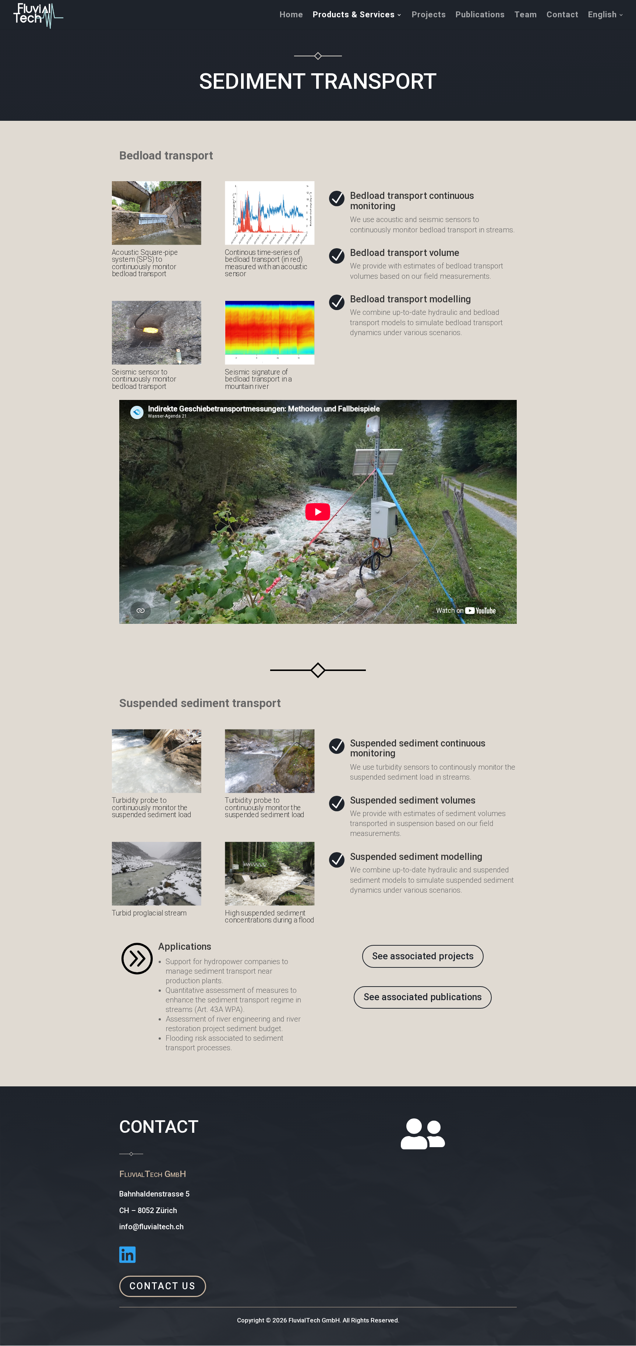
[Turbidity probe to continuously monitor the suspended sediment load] (156, 791)
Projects (429, 15)
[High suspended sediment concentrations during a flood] (269, 903)
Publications (480, 15)
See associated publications (423, 997)
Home (291, 15)
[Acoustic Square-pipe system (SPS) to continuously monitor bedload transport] (156, 243)
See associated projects (423, 956)
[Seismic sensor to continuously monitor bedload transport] (156, 362)
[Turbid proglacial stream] (156, 903)
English (602, 15)
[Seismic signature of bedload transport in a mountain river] (269, 362)
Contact (563, 15)
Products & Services (354, 15)
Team (526, 15)
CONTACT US (163, 1286)
